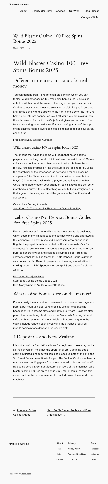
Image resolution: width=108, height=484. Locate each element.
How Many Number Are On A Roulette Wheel (39, 285)
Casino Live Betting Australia (30, 204)
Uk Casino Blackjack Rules (28, 276)
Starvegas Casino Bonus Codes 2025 (35, 280)
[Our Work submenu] (81, 11)
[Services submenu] (66, 11)
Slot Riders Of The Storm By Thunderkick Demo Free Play (47, 208)
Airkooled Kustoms (19, 4)
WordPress (26, 474)
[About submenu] (29, 11)
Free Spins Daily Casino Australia (32, 139)
